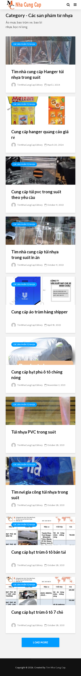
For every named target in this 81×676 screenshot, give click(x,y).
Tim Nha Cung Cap (55, 667)
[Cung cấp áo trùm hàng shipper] (40, 290)
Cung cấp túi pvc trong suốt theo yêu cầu (36, 194)
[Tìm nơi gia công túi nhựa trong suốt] (40, 470)
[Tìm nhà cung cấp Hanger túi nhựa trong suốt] (40, 50)
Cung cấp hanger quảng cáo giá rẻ (40, 134)
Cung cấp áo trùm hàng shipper (39, 311)
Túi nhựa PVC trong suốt (33, 431)
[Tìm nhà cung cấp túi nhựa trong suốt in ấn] (40, 230)
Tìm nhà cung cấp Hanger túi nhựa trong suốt (37, 74)
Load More (40, 642)
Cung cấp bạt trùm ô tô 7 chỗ (37, 612)
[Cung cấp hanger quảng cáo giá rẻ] (40, 110)
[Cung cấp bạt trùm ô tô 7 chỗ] (40, 590)
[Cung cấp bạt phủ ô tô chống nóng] (40, 350)
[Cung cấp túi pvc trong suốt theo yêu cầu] (40, 170)
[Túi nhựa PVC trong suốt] (40, 410)
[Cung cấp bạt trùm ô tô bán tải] (40, 530)
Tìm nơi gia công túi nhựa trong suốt (39, 494)
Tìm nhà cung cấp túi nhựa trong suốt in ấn (35, 254)
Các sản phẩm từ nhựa (24, 44)
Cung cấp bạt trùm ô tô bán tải (38, 552)
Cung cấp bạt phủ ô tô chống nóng (37, 374)
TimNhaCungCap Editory (30, 84)
